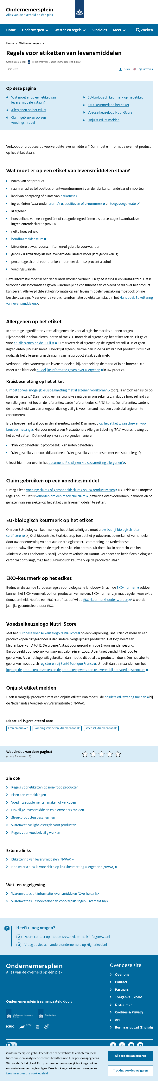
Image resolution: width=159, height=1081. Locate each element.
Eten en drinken (18, 728)
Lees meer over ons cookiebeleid (27, 1073)
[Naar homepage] (79, 9)
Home (10, 44)
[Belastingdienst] (47, 1014)
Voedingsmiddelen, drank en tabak (57, 728)
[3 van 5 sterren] (102, 754)
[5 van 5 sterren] (119, 754)
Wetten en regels (30, 44)
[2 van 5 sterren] (94, 754)
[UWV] (46, 1026)
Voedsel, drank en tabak (101, 728)
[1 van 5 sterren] (86, 754)
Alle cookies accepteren (130, 1056)
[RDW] (25, 1026)
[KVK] (10, 1026)
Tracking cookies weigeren (130, 1070)
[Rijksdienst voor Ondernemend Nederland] (19, 1014)
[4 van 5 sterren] (110, 754)
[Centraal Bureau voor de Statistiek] (37, 1026)
